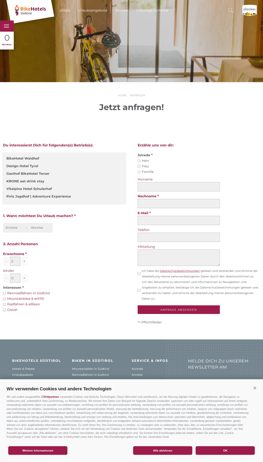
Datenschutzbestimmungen (180, 270)
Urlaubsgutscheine (152, 10)
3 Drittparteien (50, 396)
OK (225, 450)
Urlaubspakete (22, 375)
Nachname (147, 196)
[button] (254, 388)
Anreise (137, 375)
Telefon (144, 230)
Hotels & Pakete (23, 369)
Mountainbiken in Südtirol (90, 369)
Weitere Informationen (37, 450)
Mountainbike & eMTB (25, 299)
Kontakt (137, 369)
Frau (145, 166)
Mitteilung (146, 247)
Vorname (145, 179)
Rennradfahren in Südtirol (28, 293)
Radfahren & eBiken (23, 304)
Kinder (8, 271)
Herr (145, 161)
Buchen (121, 10)
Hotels (65, 10)
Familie (148, 172)
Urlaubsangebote (92, 10)
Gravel (12, 310)
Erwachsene (13, 254)
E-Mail (143, 213)
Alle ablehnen (162, 450)
